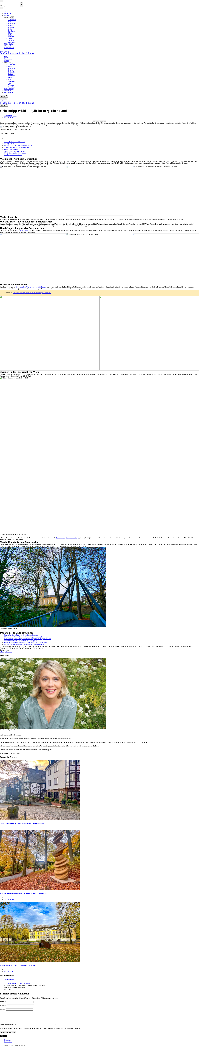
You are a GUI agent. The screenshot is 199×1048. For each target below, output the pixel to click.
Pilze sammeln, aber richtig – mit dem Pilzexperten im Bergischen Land (27, 639)
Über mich (7, 90)
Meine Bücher (8, 89)
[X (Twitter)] (3, 1036)
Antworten (26, 984)
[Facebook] (1, 1036)
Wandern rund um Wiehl (11, 149)
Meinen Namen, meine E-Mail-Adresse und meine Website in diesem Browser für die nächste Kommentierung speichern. (41, 1028)
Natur (10, 79)
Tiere (10, 83)
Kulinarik (11, 72)
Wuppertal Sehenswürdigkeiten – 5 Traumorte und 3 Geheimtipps (25, 642)
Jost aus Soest (9, 979)
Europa (6, 61)
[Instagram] (6, 1036)
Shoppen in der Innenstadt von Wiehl (15, 151)
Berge (10, 66)
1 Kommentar (8, 117)
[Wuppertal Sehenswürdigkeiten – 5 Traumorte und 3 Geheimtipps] (40, 889)
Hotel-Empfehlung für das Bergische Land (16, 147)
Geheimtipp (12, 68)
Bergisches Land (6, 652)
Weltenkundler (17, 52)
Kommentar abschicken (8, 1032)
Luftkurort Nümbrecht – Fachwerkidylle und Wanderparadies (24, 644)
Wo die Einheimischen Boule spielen (15, 153)
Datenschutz (8, 1042)
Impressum (7, 1040)
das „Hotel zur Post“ (23, 230)
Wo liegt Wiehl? (9, 143)
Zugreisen (11, 87)
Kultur (10, 74)
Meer (10, 77)
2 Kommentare (9, 899)
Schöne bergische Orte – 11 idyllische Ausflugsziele (21, 635)
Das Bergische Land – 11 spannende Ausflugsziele (20, 641)
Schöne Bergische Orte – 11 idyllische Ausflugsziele (17, 965)
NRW (6, 57)
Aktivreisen (12, 64)
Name (3, 1002)
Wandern (11, 85)
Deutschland (8, 59)
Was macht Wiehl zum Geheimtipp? (14, 142)
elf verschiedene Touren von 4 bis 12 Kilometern (31, 287)
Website (2, 1009)
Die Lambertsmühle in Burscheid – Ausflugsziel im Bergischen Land (26, 637)
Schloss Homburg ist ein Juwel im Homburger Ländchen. (32, 293)
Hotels (10, 70)
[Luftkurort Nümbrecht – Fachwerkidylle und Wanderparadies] (40, 819)
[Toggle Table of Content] (1, 138)
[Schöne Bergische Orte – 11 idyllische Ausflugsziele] (40, 961)
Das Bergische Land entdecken (13, 155)
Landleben (11, 76)
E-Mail (3, 1005)
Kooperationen (9, 92)
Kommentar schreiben (8, 1025)
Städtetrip (11, 81)
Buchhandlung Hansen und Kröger (67, 538)
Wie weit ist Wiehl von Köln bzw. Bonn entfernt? (18, 145)
